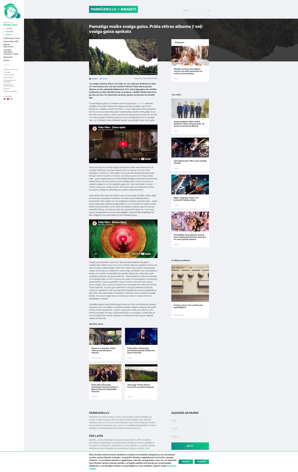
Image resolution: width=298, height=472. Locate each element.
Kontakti (6, 89)
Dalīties (94, 79)
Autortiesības (8, 77)
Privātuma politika (10, 91)
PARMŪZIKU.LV (103, 9)
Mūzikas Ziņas (96, 358)
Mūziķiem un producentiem (8, 85)
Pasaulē (94, 397)
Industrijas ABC (179, 315)
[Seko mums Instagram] (11, 99)
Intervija (176, 168)
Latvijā (129, 358)
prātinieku (140, 103)
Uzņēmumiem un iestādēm (9, 81)
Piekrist (186, 462)
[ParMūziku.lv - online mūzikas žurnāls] (11, 11)
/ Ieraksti (126, 9)
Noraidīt (201, 462)
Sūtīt (190, 446)
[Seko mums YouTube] (8, 99)
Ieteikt (105, 79)
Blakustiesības (8, 75)
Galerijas (6, 72)
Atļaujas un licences (10, 69)
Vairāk (147, 448)
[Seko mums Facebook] (4, 99)
